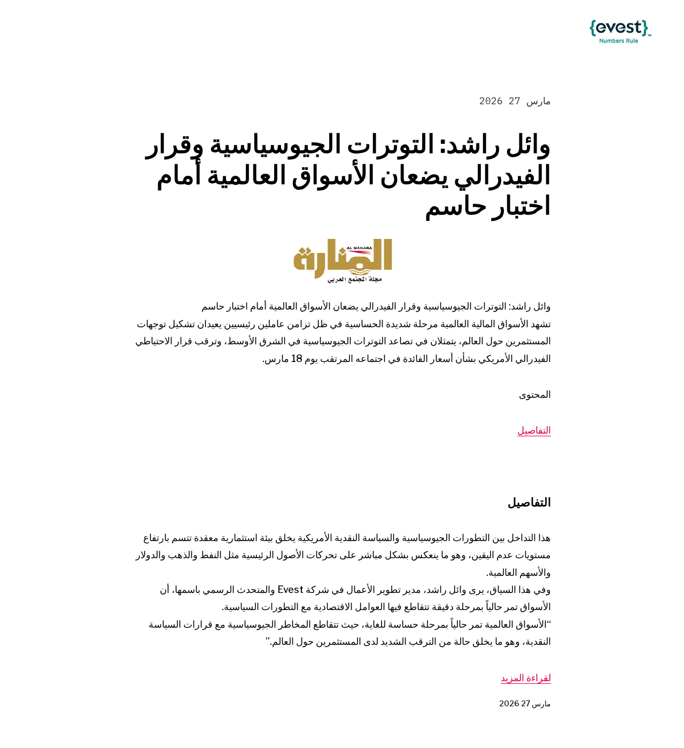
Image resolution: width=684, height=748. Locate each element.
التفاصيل (534, 430)
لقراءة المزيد (526, 677)
